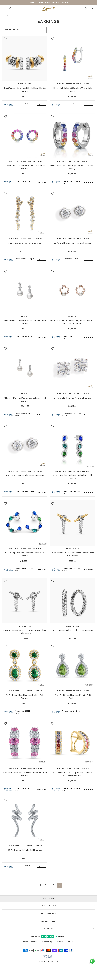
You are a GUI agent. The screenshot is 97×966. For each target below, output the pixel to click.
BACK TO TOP (48, 899)
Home (4, 16)
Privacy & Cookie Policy (65, 942)
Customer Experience (48, 906)
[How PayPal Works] (71, 951)
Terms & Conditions (30, 942)
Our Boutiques (48, 921)
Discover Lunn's (48, 913)
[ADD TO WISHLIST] (5, 38)
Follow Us (48, 929)
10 (53, 885)
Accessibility (47, 942)
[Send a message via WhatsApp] (92, 961)
